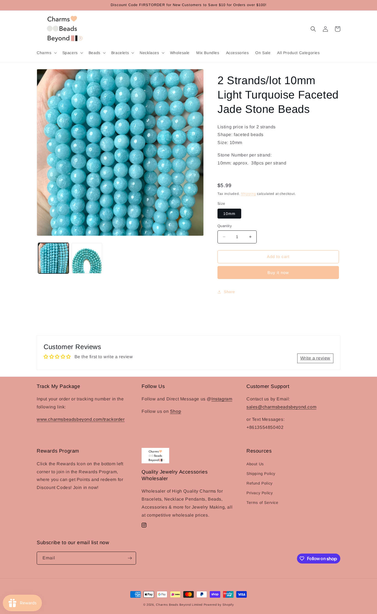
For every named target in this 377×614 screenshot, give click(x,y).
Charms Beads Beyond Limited (179, 604)
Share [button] (229, 291)
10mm (229, 213)
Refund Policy (259, 483)
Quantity (224, 226)
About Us (255, 464)
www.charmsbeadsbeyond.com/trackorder (81, 419)
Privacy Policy (259, 493)
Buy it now (278, 272)
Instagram (221, 399)
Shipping (248, 194)
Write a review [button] (315, 358)
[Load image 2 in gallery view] (86, 258)
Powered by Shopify (219, 604)
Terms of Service (262, 502)
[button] (46, 53)
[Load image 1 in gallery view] (53, 258)
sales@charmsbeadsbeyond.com (281, 407)
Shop (175, 411)
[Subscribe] (130, 558)
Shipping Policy (260, 473)
